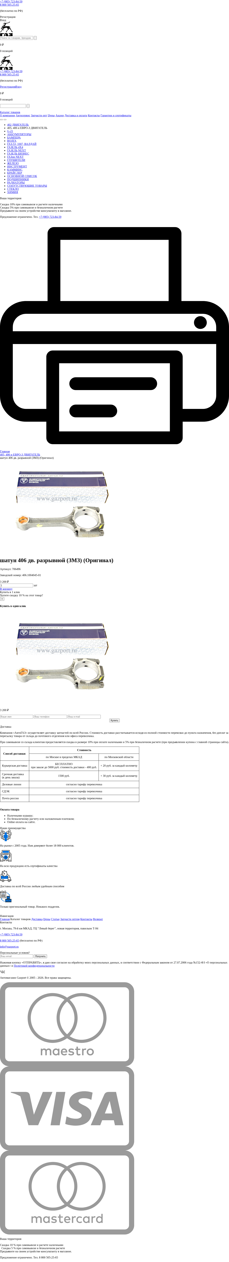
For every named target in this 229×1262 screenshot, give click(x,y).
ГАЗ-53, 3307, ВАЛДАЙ (21, 143)
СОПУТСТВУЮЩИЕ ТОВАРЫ (27, 185)
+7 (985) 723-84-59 (11, 1)
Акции (59, 115)
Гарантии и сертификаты (116, 115)
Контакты (94, 115)
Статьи (55, 919)
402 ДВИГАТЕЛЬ (18, 124)
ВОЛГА (11, 140)
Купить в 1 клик (10, 592)
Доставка (37, 919)
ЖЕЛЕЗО (13, 163)
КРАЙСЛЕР (14, 172)
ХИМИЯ (12, 192)
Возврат (98, 919)
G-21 (10, 131)
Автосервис (23, 115)
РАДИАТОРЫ (16, 182)
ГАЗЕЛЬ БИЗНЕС (18, 153)
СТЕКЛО (13, 188)
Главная (5, 919)
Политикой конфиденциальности (34, 965)
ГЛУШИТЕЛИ (16, 160)
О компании (7, 115)
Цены (51, 115)
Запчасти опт (39, 115)
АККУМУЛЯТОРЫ (19, 134)
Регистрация (7, 86)
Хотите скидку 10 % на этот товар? (21, 595)
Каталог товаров (10, 112)
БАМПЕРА (14, 137)
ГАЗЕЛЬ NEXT (16, 150)
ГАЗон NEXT (15, 156)
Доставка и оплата (76, 115)
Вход (18, 86)
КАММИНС (15, 169)
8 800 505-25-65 (9, 4)
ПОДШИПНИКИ (18, 179)
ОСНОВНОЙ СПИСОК (22, 176)
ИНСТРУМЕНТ (17, 166)
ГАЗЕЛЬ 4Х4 (15, 147)
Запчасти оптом (70, 919)
